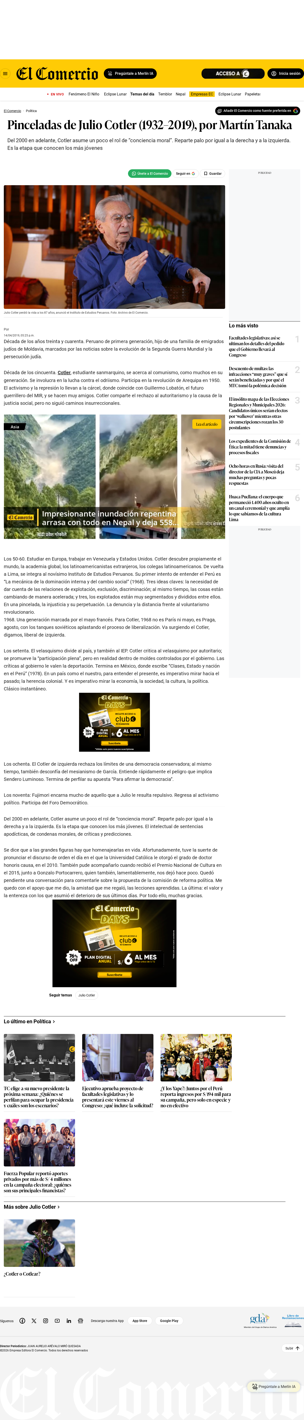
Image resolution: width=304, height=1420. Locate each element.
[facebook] (22, 1321)
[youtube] (57, 1321)
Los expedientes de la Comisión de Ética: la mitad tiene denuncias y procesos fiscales (260, 446)
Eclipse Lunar (115, 94)
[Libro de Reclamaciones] (293, 1320)
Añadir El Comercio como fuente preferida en (257, 111)
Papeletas (253, 94)
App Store (140, 1321)
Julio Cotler (86, 995)
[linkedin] (69, 1321)
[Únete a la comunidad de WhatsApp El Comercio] (149, 173)
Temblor (165, 94)
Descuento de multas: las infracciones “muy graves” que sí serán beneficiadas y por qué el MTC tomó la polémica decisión (258, 376)
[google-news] (80, 1321)
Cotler (64, 372)
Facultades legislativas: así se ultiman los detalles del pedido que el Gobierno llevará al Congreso (256, 346)
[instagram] (45, 1321)
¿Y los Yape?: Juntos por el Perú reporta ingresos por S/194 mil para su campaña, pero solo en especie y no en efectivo (196, 1096)
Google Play (169, 1321)
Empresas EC (202, 94)
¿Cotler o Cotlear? (22, 1274)
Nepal (180, 94)
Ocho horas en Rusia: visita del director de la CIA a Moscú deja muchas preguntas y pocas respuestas (256, 474)
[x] (34, 1321)
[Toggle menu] (5, 73)
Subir (289, 1348)
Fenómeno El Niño (84, 94)
